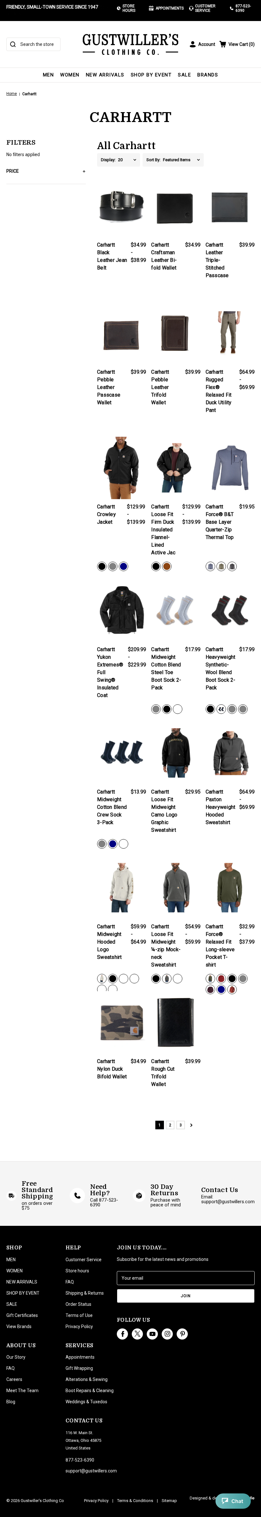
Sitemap (169, 1500)
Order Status (78, 1304)
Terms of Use (79, 1315)
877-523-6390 (243, 8)
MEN (48, 75)
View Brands (19, 1326)
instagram (167, 1334)
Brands (207, 75)
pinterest (182, 1334)
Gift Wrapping (79, 1368)
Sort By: (153, 159)
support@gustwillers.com (91, 1470)
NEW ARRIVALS (105, 75)
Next (191, 1125)
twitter (137, 1334)
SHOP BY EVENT (151, 75)
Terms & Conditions (135, 1500)
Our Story (15, 1357)
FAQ (10, 1368)
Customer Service (205, 8)
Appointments (170, 8)
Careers (14, 1379)
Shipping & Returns (85, 1293)
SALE (184, 75)
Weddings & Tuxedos (86, 1401)
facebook (122, 1334)
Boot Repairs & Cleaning (90, 1390)
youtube (152, 1334)
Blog (10, 1401)
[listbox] (129, 160)
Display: (108, 159)
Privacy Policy (79, 1326)
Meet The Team (22, 1390)
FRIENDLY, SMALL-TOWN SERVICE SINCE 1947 (52, 7)
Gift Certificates (22, 1315)
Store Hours (129, 8)
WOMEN (70, 75)
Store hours (77, 1270)
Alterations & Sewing (87, 1379)
